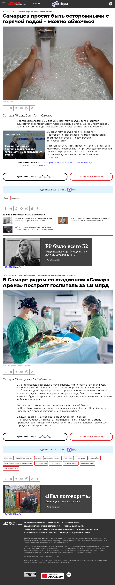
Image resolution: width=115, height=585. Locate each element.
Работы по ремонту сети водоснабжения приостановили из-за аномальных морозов (34, 228)
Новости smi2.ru (12, 267)
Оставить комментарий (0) (91, 177)
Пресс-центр (53, 523)
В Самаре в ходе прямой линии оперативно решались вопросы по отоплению (34, 219)
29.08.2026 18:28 (9, 275)
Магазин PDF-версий (71, 523)
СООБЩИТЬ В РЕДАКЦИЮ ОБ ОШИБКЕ (75, 533)
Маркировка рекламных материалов (40, 533)
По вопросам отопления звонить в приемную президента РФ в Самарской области (90, 219)
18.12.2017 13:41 (8, 11)
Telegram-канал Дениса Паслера (17, 365)
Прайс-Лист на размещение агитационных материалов (49, 529)
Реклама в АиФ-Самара (74, 526)
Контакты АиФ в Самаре (87, 529)
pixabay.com (8, 101)
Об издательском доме (34, 523)
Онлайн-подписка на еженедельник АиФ (42, 526)
